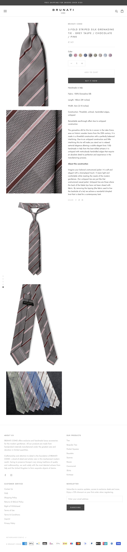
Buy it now (91, 81)
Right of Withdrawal (12, 506)
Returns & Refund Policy (13, 501)
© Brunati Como (13, 544)
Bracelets (70, 453)
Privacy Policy (9, 523)
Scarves (70, 457)
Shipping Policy (10, 497)
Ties (68, 440)
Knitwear (70, 474)
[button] (70, 55)
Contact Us (8, 489)
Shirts (69, 470)
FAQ (6, 493)
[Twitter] (79, 200)
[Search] (116, 11)
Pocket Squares (73, 449)
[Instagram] (11, 475)
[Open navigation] (5, 11)
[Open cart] (122, 11)
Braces (69, 462)
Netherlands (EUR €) (15, 537)
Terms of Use (9, 510)
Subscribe (75, 507)
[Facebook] (76, 200)
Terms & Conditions (12, 514)
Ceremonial (71, 466)
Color (70, 51)
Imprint (7, 519)
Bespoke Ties (72, 444)
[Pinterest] (82, 200)
